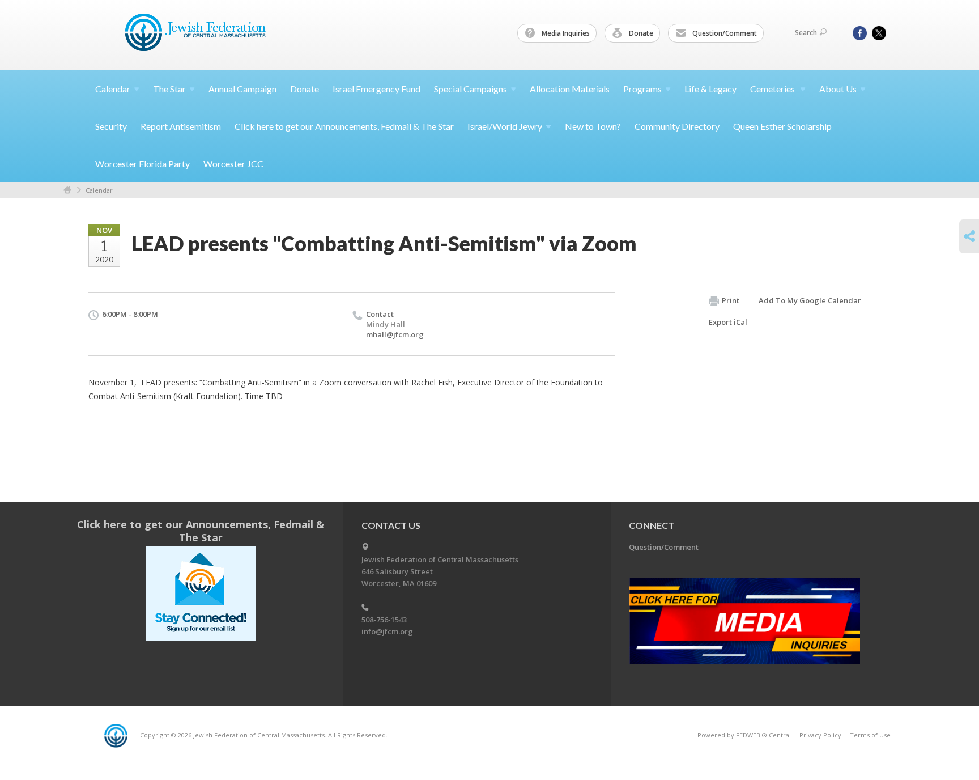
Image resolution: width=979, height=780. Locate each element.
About (838, 88)
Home (67, 190)
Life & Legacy (710, 88)
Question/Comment (724, 33)
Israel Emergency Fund (376, 88)
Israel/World (504, 126)
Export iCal (728, 322)
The (169, 88)
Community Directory (677, 126)
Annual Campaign (242, 88)
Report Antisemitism (181, 126)
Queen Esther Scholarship (782, 126)
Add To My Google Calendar (810, 300)
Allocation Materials (570, 88)
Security (111, 126)
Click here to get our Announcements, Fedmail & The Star (344, 126)
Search (806, 32)
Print (730, 300)
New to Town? (593, 126)
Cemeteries (773, 88)
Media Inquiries (565, 33)
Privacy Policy (820, 735)
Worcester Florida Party (142, 163)
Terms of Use (870, 735)
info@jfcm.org (387, 631)
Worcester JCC (233, 163)
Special (470, 88)
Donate (640, 33)
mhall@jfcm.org (395, 334)
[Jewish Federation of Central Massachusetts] (197, 34)
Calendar (99, 190)
